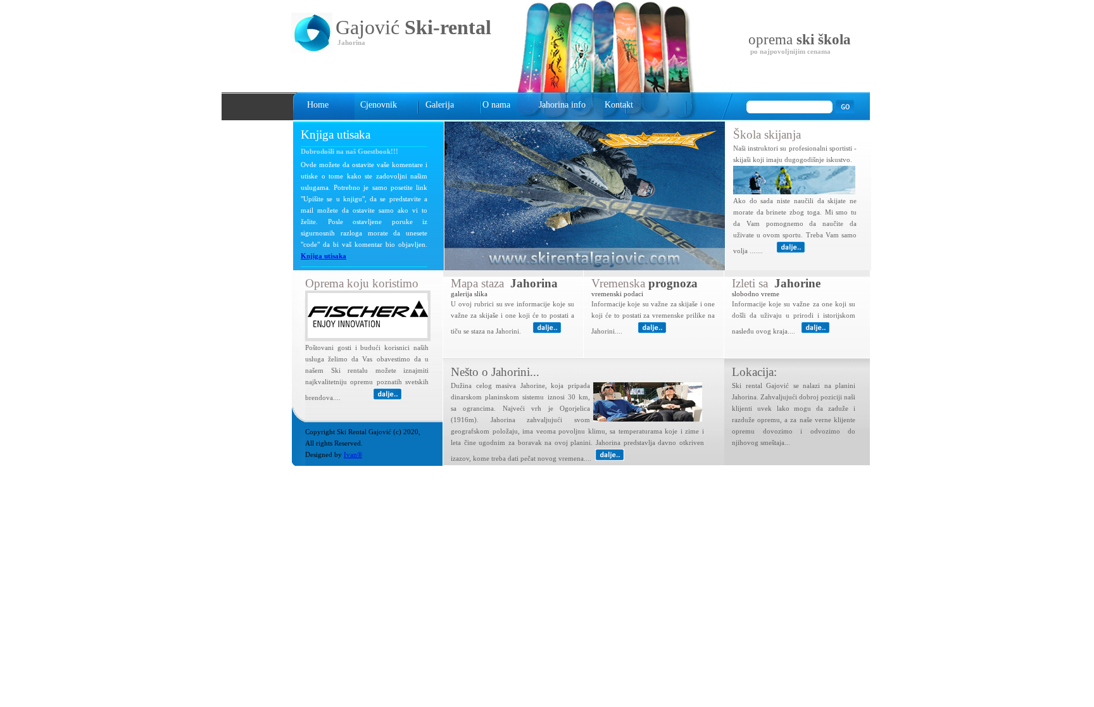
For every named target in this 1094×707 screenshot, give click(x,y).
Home (318, 104)
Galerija (439, 104)
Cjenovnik (378, 104)
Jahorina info (562, 104)
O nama (496, 104)
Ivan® (353, 454)
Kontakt (619, 104)
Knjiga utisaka (323, 256)
